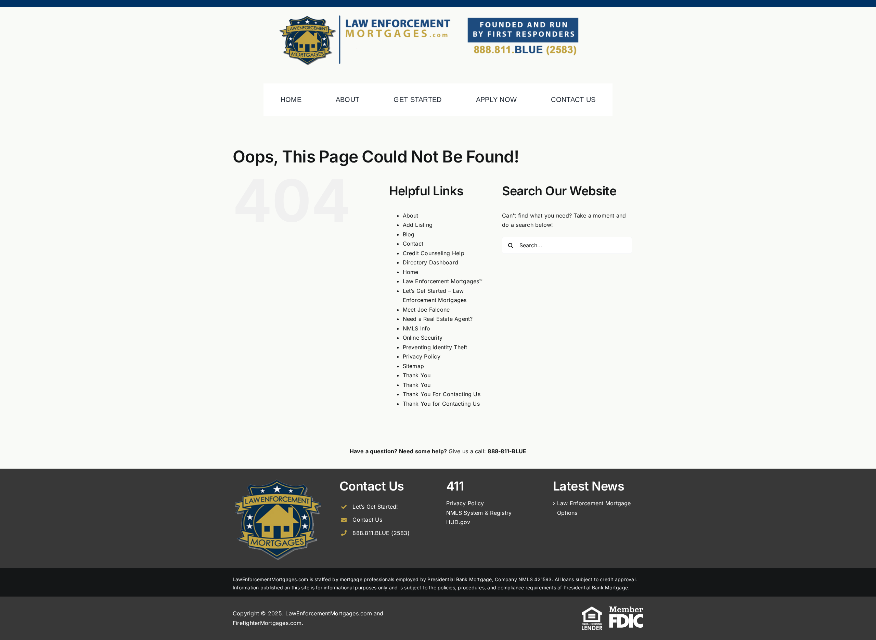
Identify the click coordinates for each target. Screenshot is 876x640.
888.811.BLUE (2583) (381, 533)
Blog (409, 234)
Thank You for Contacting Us (441, 403)
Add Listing (418, 224)
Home (410, 272)
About (410, 215)
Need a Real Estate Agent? (438, 318)
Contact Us (367, 519)
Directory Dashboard (431, 262)
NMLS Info (416, 328)
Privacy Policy (421, 356)
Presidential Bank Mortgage (459, 579)
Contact (413, 243)
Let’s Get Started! (375, 506)
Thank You (417, 375)
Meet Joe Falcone (426, 309)
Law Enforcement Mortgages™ (443, 281)
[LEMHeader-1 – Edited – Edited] (438, 9)
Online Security (423, 337)
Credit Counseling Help (433, 253)
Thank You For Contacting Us (441, 394)
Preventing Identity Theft (435, 347)
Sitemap (413, 366)
